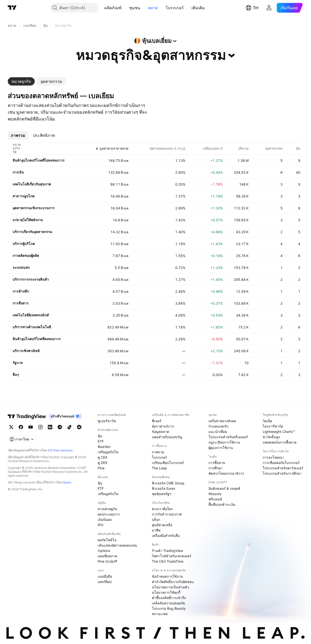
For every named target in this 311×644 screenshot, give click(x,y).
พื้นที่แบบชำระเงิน (221, 504)
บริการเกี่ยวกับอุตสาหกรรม (32, 232)
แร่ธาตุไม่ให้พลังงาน (28, 220)
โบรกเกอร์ (175, 7)
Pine (101, 468)
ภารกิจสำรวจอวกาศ (167, 514)
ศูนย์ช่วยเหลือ (162, 525)
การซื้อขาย (216, 463)
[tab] (21, 81)
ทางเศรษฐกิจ (107, 509)
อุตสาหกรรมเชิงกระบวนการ (34, 208)
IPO (101, 525)
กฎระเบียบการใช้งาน (224, 442)
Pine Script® (107, 561)
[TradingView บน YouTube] (30, 427)
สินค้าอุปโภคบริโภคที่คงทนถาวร (37, 339)
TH (255, 7)
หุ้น (100, 436)
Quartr (67, 482)
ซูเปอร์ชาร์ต (107, 421)
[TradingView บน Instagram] (40, 427)
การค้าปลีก (21, 291)
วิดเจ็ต (267, 421)
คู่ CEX (102, 457)
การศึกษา (215, 468)
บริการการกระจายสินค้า (31, 279)
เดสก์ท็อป (105, 582)
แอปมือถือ (105, 576)
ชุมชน (134, 7)
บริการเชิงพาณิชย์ (26, 351)
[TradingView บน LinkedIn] (50, 427)
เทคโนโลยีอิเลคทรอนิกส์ (31, 315)
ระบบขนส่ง (21, 267)
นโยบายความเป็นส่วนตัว (170, 587)
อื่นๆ (16, 374)
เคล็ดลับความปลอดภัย (168, 603)
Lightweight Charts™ (279, 431)
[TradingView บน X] (11, 427)
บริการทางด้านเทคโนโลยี (32, 327)
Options (104, 551)
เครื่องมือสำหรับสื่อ (166, 535)
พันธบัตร (104, 447)
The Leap (159, 468)
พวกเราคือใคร (162, 509)
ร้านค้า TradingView (167, 551)
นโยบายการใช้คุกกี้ (166, 592)
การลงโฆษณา (273, 457)
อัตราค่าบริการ (163, 426)
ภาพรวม (158, 452)
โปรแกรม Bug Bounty (169, 608)
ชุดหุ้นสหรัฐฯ (161, 494)
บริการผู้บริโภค (24, 243)
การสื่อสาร (21, 303)
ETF (101, 441)
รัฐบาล (18, 363)
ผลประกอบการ (109, 514)
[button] (125, 8)
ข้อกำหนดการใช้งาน (167, 576)
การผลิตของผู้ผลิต (26, 255)
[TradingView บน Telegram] (59, 427)
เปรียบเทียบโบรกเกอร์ (168, 463)
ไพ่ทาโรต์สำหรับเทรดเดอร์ (171, 556)
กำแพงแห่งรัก (218, 426)
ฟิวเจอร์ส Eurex (163, 488)
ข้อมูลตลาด (160, 431)
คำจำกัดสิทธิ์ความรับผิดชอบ (173, 582)
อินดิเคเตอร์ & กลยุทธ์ (224, 488)
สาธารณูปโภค (24, 196)
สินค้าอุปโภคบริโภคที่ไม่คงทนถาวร (39, 160)
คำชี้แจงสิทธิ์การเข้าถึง (169, 598)
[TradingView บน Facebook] (20, 427)
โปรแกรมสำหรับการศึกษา (282, 473)
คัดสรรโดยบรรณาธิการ (226, 473)
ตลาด (153, 7)
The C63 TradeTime (167, 561)
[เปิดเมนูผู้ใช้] (269, 8)
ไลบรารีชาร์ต (273, 426)
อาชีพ (156, 530)
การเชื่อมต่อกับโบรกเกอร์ (281, 463)
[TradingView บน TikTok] (69, 427)
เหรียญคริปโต (108, 452)
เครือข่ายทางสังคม (222, 421)
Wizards (214, 494)
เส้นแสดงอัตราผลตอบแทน (117, 545)
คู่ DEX (102, 463)
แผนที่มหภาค (107, 556)
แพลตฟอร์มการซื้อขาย (279, 442)
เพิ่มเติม (198, 7)
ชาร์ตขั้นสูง (271, 437)
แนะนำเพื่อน (217, 431)
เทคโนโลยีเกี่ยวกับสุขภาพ (32, 184)
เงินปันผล (105, 519)
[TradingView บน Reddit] (79, 427)
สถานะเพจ (160, 614)
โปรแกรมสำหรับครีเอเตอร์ (228, 437)
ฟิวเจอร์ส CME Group (168, 483)
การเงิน (18, 172)
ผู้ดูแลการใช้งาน (220, 448)
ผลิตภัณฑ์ (112, 7)
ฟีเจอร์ (156, 421)
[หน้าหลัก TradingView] (12, 7)
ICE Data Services (60, 450)
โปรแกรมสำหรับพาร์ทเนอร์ (283, 468)
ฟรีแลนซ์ (215, 499)
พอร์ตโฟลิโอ (107, 540)
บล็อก (156, 519)
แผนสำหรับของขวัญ (167, 437)
